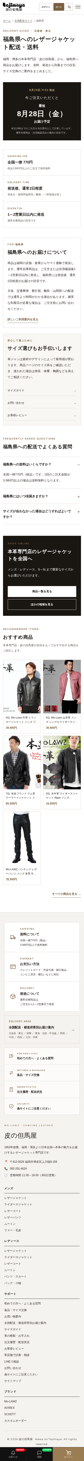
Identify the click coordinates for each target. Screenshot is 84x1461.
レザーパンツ (12, 1217)
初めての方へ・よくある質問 (22, 1303)
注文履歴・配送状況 (17, 1342)
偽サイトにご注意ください (21, 1374)
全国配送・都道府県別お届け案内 (25, 1322)
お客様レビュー (17, 415)
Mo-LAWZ (10, 1401)
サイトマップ (12, 1380)
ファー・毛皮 (12, 1230)
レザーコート (12, 1211)
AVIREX (9, 1407)
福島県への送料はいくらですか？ (27, 464)
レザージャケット (15, 1198)
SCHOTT (10, 1414)
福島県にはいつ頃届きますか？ (25, 496)
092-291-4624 (18, 1168)
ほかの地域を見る (42, 604)
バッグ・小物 (12, 1283)
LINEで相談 (11, 1361)
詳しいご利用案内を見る (23, 319)
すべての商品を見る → (66, 893)
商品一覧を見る (42, 591)
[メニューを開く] (78, 7)
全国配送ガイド (23, 20)
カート (59, 7)
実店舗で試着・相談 (17, 1355)
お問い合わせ (16, 402)
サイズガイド (16, 390)
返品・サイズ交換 (15, 1310)
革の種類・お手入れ (17, 1335)
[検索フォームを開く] (69, 7)
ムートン (10, 1223)
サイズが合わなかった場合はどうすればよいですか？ (37, 513)
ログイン (45, 7)
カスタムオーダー (15, 1420)
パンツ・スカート (15, 1276)
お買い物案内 (12, 1316)
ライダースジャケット (18, 1204)
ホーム (7, 20)
